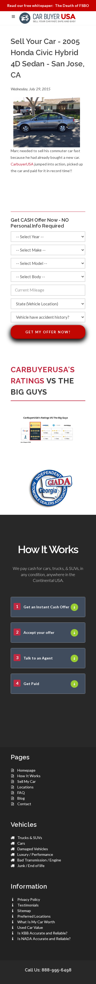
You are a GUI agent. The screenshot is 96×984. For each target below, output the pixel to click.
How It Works (29, 776)
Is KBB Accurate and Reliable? (42, 933)
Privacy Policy (28, 899)
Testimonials (28, 905)
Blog (21, 798)
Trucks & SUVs (29, 837)
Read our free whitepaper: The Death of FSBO (48, 5)
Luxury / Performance (35, 854)
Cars (21, 843)
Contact (24, 803)
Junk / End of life (31, 865)
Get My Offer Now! (48, 332)
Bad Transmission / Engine (39, 860)
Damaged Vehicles (32, 849)
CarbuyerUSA (22, 164)
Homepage (26, 770)
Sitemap (24, 910)
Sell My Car (26, 781)
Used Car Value (30, 927)
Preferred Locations (34, 916)
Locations (25, 787)
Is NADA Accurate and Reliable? (44, 938)
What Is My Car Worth (36, 922)
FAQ (21, 792)
